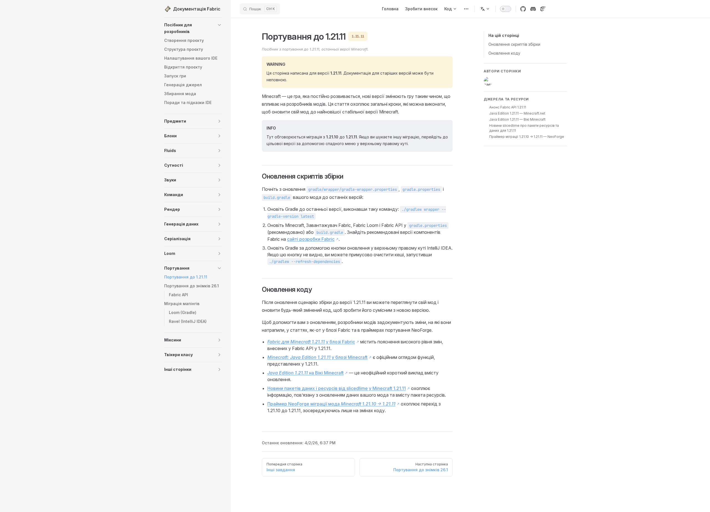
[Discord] (533, 9)
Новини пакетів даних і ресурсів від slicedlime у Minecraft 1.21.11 (336, 388)
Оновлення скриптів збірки (514, 44)
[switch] (505, 9)
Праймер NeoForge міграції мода (331, 404)
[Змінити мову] (485, 9)
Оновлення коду (504, 53)
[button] (219, 25)
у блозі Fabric (311, 341)
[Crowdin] (543, 9)
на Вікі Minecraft (305, 373)
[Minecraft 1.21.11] (466, 9)
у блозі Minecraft (317, 357)
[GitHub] (523, 9)
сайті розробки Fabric (310, 239)
